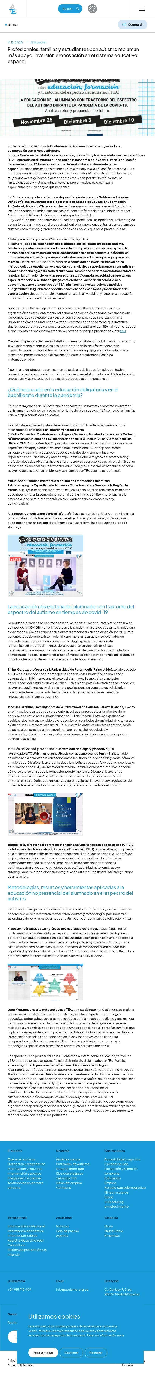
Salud (109, 1197)
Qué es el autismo (21, 1159)
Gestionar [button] (71, 1353)
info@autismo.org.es (72, 1289)
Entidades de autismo (73, 1164)
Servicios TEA (66, 1178)
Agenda (62, 1235)
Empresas (112, 1235)
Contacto (63, 1187)
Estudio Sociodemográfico (125, 1187)
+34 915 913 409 (19, 1289)
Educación (38, 42)
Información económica (26, 1231)
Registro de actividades (26, 1240)
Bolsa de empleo (69, 1183)
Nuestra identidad (70, 1168)
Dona (109, 1226)
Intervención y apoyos (24, 1173)
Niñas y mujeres (117, 1192)
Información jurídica (22, 1235)
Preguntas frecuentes (25, 1178)
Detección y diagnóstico (26, 1164)
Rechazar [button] (95, 1353)
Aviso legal (15, 1361)
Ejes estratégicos (69, 1173)
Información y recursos (25, 1168)
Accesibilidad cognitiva (122, 1159)
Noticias (13, 24)
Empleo (110, 1183)
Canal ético (16, 1245)
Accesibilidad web (21, 1365)
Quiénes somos (68, 1159)
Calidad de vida (116, 1164)
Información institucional (26, 1226)
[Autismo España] (13, 8)
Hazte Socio (114, 1231)
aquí (123, 331)
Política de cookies (40, 1340)
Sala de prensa (67, 1231)
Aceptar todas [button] (43, 1353)
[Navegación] (141, 8)
